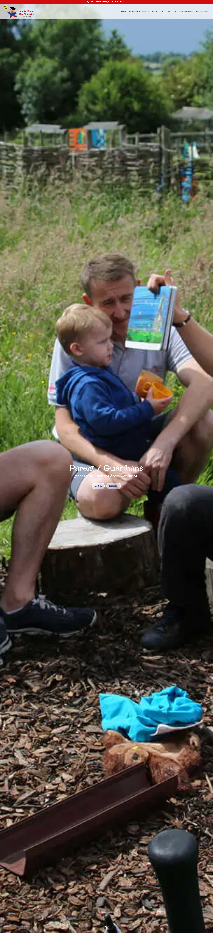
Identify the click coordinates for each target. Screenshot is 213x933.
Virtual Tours (156, 12)
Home (123, 12)
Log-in (98, 485)
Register (113, 485)
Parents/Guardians (186, 12)
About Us (170, 12)
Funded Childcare (202, 12)
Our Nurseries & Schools (138, 12)
